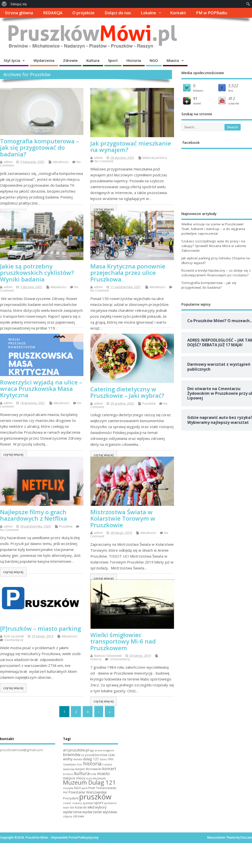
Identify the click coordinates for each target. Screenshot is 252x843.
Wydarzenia (43, 60)
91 (195, 98)
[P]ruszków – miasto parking (40, 628)
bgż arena (96, 750)
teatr (66, 807)
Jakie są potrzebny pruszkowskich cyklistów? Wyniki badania (37, 272)
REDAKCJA (53, 13)
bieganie (108, 750)
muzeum (99, 778)
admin (8, 162)
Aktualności (61, 162)
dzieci (104, 759)
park (85, 788)
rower (67, 803)
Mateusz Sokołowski (108, 656)
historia (92, 763)
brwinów (71, 754)
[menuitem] (4, 4)
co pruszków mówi (94, 755)
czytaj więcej (104, 209)
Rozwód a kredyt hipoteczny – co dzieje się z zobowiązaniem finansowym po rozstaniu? (216, 272)
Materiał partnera (154, 158)
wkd (91, 807)
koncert (109, 768)
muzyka (68, 788)
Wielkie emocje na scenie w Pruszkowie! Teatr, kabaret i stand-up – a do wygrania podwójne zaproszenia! (213, 229)
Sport (113, 60)
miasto (103, 773)
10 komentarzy (119, 659)
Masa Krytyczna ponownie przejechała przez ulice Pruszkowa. (127, 272)
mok (89, 778)
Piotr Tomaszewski (102, 788)
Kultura (92, 60)
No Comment (103, 161)
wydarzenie (92, 811)
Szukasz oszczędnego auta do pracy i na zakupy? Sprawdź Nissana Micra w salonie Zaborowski (213, 246)
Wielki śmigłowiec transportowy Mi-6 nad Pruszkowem (123, 641)
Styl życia (12, 60)
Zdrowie (70, 60)
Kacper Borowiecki (88, 769)
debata (77, 759)
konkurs (68, 774)
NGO (154, 60)
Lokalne (148, 13)
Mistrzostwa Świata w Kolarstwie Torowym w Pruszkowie (122, 518)
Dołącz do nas (118, 13)
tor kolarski (78, 807)
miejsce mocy (74, 778)
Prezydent (71, 798)
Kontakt (178, 13)
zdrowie (78, 816)
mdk (93, 774)
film (110, 759)
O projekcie (83, 13)
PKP (65, 792)
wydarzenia (72, 811)
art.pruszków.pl (76, 749)
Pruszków (149, 403)
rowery (77, 803)
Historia (133, 60)
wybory (101, 807)
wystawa (110, 811)
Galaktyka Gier (72, 764)
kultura (82, 773)
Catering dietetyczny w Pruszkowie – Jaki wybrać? (127, 392)
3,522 (233, 85)
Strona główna (19, 13)
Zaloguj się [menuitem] (18, 4)
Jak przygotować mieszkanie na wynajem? (130, 146)
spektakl (88, 803)
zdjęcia (67, 816)
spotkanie (110, 803)
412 (231, 98)
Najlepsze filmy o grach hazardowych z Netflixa (33, 515)
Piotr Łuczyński (14, 636)
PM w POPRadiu (211, 13)
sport (98, 802)
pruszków (95, 797)
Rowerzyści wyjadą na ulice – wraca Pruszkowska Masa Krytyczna (41, 388)
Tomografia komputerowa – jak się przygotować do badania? (39, 147)
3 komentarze (13, 640)
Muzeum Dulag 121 (89, 782)
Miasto (173, 60)
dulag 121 (91, 759)
